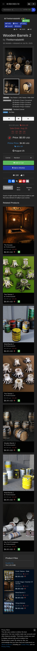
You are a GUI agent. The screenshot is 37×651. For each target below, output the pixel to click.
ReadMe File (10, 563)
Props (22, 100)
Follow (27, 20)
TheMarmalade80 (15, 39)
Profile (9, 23)
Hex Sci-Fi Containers (11, 542)
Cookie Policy (25, 644)
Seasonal (28, 104)
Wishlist (18, 26)
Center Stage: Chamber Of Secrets (24, 582)
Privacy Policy (5, 646)
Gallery (24, 23)
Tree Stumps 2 (9, 294)
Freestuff (9, 26)
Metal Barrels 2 (9, 344)
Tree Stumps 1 (9, 393)
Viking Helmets (20, 603)
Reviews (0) (29, 188)
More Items (18, 188)
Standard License (18, 109)
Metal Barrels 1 (9, 492)
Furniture (28, 102)
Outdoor (27, 106)
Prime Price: (14, 143)
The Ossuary (8, 245)
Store (16, 23)
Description (7, 187)
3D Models (15, 100)
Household (28, 100)
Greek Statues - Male (22, 571)
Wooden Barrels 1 (10, 443)
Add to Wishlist (19, 168)
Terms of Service (6, 644)
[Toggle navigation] (3, 4)
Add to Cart (19, 163)
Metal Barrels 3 (20, 592)
